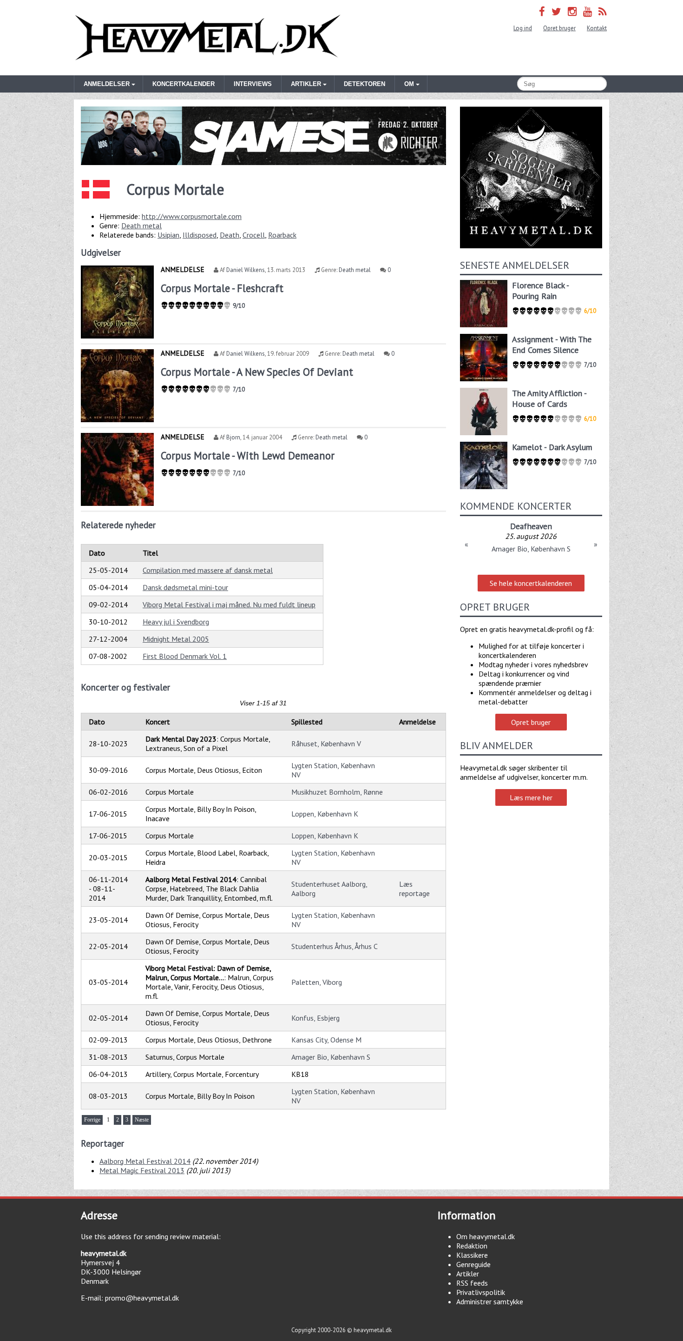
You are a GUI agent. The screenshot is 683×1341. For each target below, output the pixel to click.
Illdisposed (200, 234)
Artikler (467, 1273)
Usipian (168, 234)
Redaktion (471, 1245)
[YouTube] (587, 11)
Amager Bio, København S (330, 1057)
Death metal (141, 225)
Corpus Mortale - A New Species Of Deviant (257, 371)
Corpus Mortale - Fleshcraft (222, 288)
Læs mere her (531, 797)
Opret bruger (559, 28)
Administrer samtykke (489, 1301)
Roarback (282, 234)
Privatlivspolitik (480, 1292)
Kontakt (597, 28)
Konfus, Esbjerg (315, 1017)
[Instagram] (572, 11)
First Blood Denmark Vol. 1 (185, 656)
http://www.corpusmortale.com (192, 216)
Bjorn (233, 437)
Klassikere (472, 1255)
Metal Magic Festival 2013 (141, 1170)
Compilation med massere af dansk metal (208, 570)
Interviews (253, 83)
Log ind (522, 28)
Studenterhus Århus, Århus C (334, 946)
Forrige (92, 1119)
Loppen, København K (324, 813)
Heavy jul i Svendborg (176, 621)
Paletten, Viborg (316, 982)
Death (229, 234)
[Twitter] (556, 11)
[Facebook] (542, 11)
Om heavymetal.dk (485, 1236)
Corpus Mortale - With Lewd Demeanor (248, 455)
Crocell (254, 234)
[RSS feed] (602, 11)
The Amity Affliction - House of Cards (549, 398)
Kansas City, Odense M (326, 1039)
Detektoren (364, 83)
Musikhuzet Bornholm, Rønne (337, 792)
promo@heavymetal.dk (142, 1297)
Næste (142, 1119)
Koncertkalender (183, 83)
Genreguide (473, 1264)
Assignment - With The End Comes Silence (551, 344)
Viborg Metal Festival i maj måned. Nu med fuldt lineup (229, 604)
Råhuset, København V (326, 743)
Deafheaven (531, 526)
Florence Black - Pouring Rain (540, 290)
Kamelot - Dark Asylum (552, 447)
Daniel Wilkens (245, 270)
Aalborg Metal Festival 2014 (144, 1161)
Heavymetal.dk (208, 37)
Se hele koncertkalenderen (531, 583)
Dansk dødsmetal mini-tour (185, 587)
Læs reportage (414, 888)
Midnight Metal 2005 (176, 639)
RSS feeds (472, 1283)
